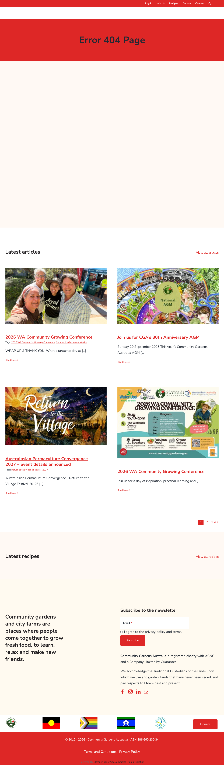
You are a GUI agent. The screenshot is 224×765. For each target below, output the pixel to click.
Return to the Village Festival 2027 (29, 469)
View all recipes (207, 557)
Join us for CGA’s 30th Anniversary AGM (168, 292)
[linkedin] (138, 691)
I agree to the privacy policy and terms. (153, 632)
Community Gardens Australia (71, 342)
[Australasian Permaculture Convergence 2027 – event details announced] (56, 416)
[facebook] (122, 691)
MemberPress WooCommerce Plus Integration (119, 762)
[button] (209, 3)
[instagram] (130, 691)
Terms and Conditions (100, 751)
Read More (11, 360)
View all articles (207, 252)
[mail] (146, 691)
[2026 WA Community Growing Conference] (56, 296)
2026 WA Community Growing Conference (56, 292)
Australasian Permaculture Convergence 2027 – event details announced (56, 410)
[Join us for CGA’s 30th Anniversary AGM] (168, 296)
